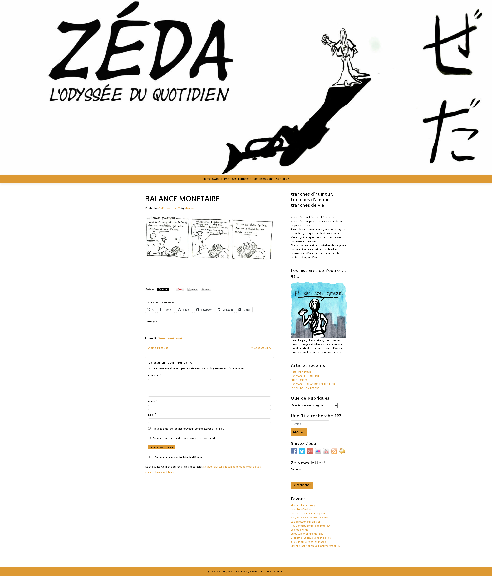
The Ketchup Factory (303, 505)
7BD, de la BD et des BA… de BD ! (309, 518)
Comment (154, 376)
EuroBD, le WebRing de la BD (307, 534)
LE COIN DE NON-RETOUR (305, 388)
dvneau (189, 208)
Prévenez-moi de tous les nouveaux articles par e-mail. (184, 438)
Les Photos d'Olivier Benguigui (308, 514)
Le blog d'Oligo (299, 530)
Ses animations (263, 179)
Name (151, 402)
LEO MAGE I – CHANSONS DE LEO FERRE (313, 384)
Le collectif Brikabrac (303, 510)
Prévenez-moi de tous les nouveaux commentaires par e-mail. (188, 429)
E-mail (296, 470)
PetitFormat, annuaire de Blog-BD (310, 526)
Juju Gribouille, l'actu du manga (308, 542)
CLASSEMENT (260, 348)
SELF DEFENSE (159, 348)
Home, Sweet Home (216, 179)
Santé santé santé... (171, 338)
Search (299, 431)
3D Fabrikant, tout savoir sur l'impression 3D (315, 546)
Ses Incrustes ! (241, 179)
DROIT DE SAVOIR (301, 372)
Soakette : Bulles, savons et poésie (311, 538)
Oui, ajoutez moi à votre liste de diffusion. (178, 457)
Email (151, 415)
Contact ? (282, 179)
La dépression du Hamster (305, 522)
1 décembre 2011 (169, 208)
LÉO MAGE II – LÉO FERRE (305, 376)
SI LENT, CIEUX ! (299, 380)
